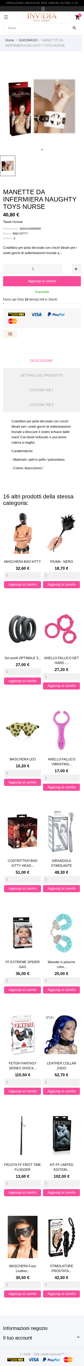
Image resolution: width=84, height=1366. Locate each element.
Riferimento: (11, 228)
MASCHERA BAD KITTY (22, 561)
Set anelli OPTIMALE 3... (22, 658)
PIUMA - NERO (61, 561)
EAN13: (8, 238)
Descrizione (41, 360)
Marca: (7, 233)
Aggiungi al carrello (42, 281)
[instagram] (43, 9)
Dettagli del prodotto (41, 375)
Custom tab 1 (42, 390)
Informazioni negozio (25, 1328)
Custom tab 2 (42, 404)
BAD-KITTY (20, 233)
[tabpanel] (42, 107)
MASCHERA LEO (23, 759)
